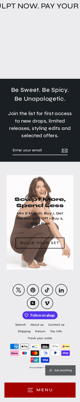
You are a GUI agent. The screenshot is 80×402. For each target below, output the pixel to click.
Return (40, 331)
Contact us (56, 325)
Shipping (24, 331)
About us (37, 325)
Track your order (40, 338)
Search (20, 325)
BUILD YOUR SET (40, 243)
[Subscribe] (64, 150)
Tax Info (56, 331)
